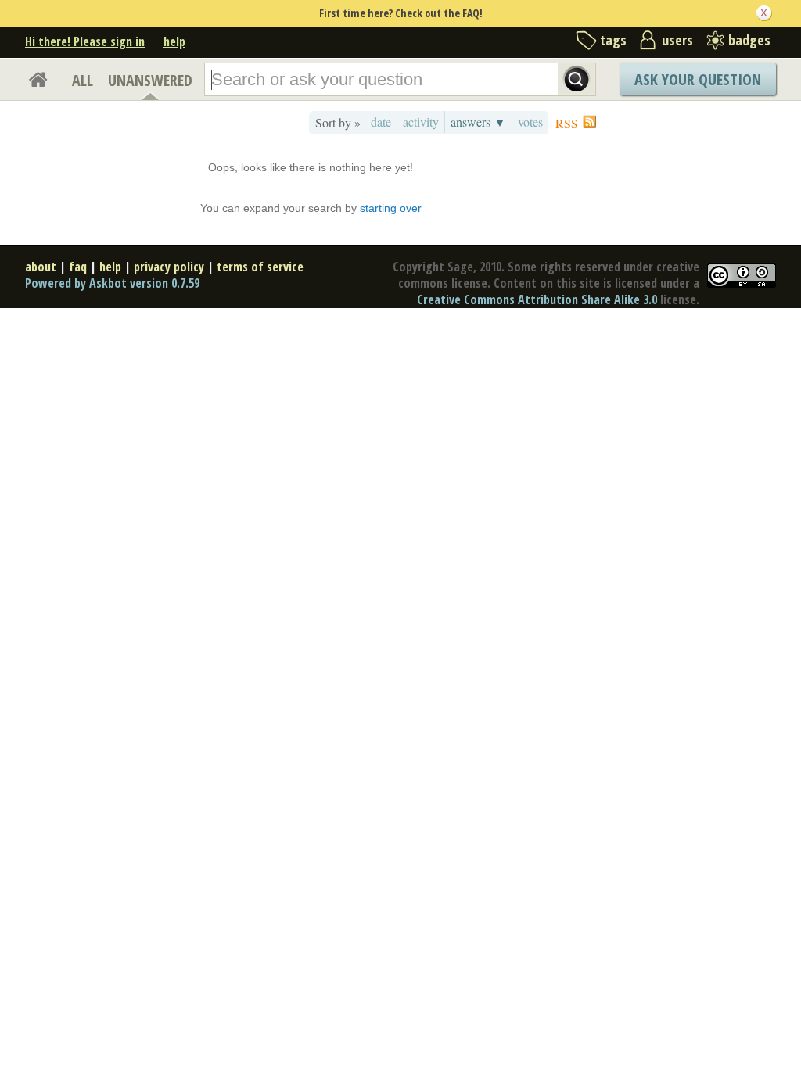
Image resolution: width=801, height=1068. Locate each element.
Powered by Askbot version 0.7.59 (112, 283)
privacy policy (169, 266)
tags (613, 39)
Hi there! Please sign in (85, 41)
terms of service (260, 266)
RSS (566, 123)
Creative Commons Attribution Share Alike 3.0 (537, 299)
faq (78, 266)
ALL (82, 80)
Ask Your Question (697, 79)
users (677, 39)
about (40, 266)
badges (749, 39)
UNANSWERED (150, 80)
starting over (391, 208)
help (174, 41)
